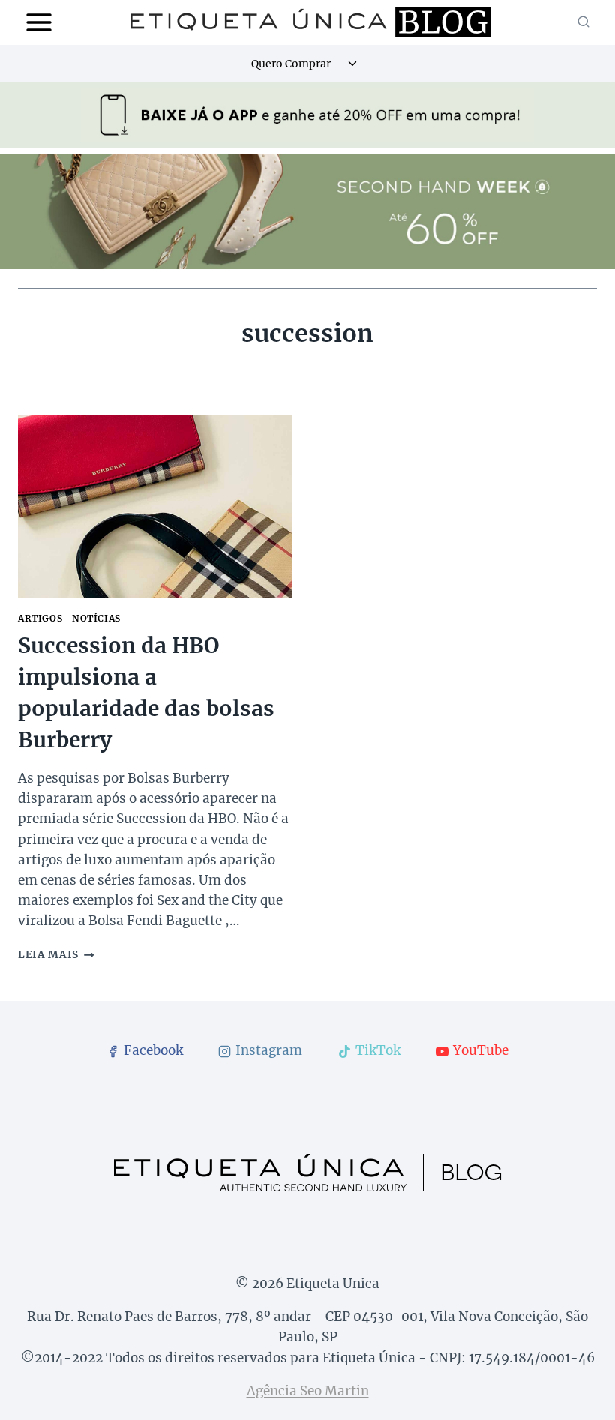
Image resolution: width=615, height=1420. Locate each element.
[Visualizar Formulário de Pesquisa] (583, 22)
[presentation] (155, 506)
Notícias (96, 618)
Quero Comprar (291, 63)
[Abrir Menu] (39, 22)
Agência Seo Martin (308, 1391)
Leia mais (56, 954)
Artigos (40, 618)
